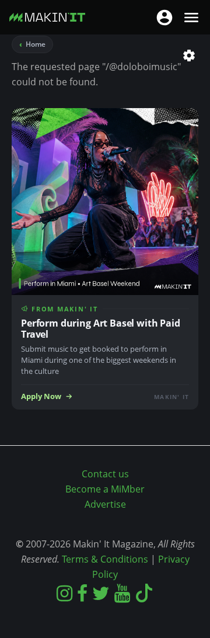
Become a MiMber (105, 489)
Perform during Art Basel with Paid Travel (100, 329)
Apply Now (41, 396)
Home (36, 44)
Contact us (105, 473)
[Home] (47, 19)
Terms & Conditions (105, 559)
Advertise (105, 504)
